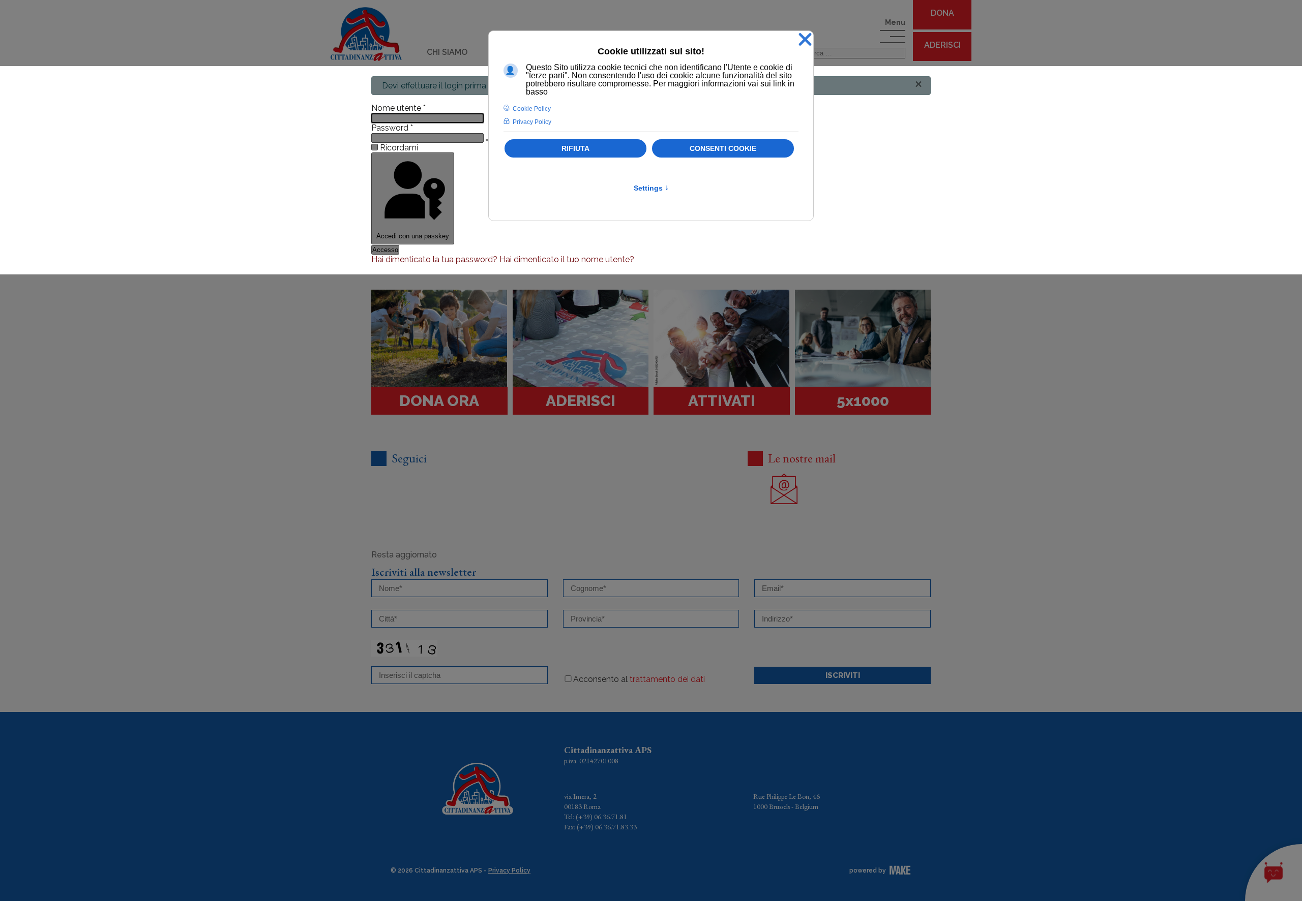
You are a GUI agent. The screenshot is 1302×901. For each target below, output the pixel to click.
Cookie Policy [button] (532, 108)
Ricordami (399, 147)
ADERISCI (942, 45)
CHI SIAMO (447, 52)
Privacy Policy (509, 870)
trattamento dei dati (667, 679)
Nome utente (398, 108)
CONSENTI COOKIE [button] (723, 148)
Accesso (385, 250)
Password (392, 128)
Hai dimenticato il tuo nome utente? (566, 259)
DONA (942, 13)
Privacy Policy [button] (532, 122)
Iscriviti (842, 675)
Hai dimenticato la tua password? (435, 259)
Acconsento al (639, 679)
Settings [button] (651, 188)
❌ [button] (805, 40)
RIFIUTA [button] (575, 148)
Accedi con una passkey (412, 236)
